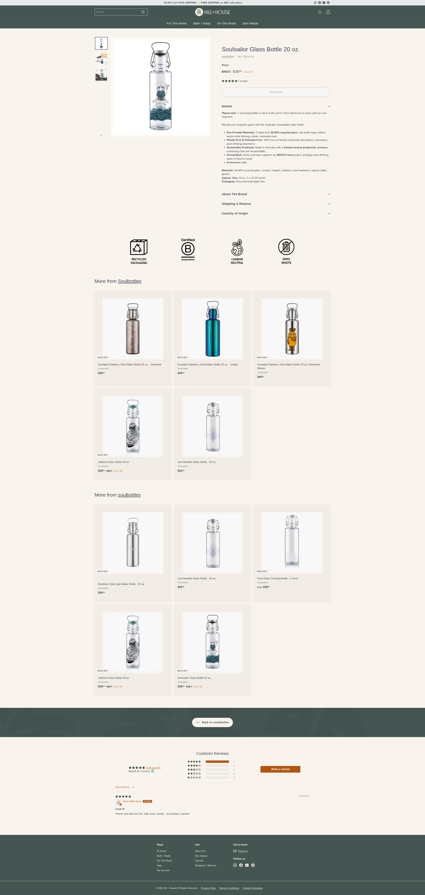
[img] (123, 796)
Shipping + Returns (205, 865)
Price (225, 65)
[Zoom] (161, 87)
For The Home (177, 23)
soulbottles (228, 56)
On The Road (226, 23)
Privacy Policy (208, 888)
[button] (230, 81)
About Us (200, 851)
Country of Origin (235, 213)
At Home (162, 851)
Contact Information (253, 888)
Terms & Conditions (229, 888)
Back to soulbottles (215, 722)
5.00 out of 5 (153, 767)
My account (163, 870)
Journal (199, 860)
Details (227, 106)
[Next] (101, 134)
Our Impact (201, 855)
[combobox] (121, 12)
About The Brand (234, 194)
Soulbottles (129, 281)
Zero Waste (250, 23)
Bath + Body (202, 23)
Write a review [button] (280, 769)
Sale (159, 865)
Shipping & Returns (236, 203)
